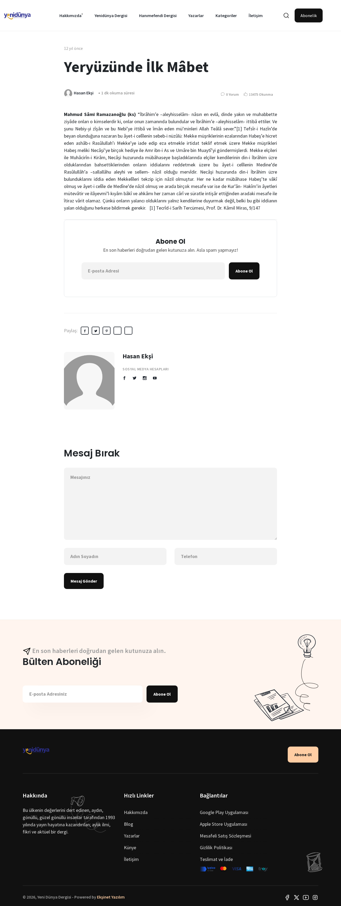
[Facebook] (287, 897)
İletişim (256, 15)
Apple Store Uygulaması (223, 824)
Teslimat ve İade (216, 859)
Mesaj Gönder (84, 581)
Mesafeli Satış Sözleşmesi (225, 836)
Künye (130, 847)
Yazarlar (196, 15)
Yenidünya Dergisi (111, 15)
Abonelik (309, 15)
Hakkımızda (70, 15)
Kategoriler (226, 15)
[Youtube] (306, 897)
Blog (128, 824)
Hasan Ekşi (138, 356)
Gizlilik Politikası (216, 847)
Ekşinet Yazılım (111, 897)
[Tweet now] (296, 897)
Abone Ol (244, 271)
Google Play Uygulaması (224, 812)
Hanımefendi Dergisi (158, 15)
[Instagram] (315, 897)
